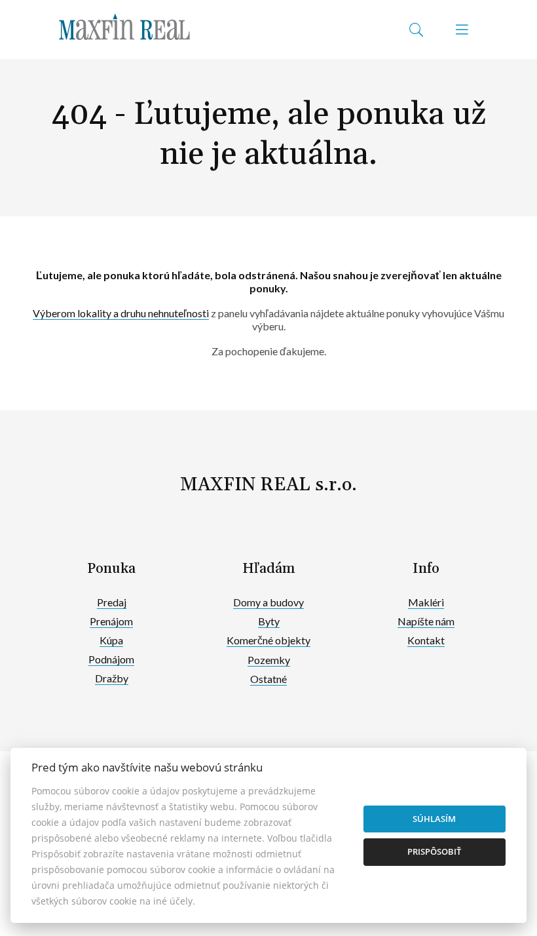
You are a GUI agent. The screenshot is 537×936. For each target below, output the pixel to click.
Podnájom (111, 659)
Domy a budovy (268, 602)
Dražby (111, 678)
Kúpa (111, 640)
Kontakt (426, 640)
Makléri (426, 602)
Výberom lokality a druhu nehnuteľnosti (121, 313)
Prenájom (111, 621)
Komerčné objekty (268, 640)
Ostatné (268, 679)
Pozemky (269, 659)
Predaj (111, 602)
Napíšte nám (426, 621)
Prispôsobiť (434, 851)
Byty (269, 621)
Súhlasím (434, 819)
